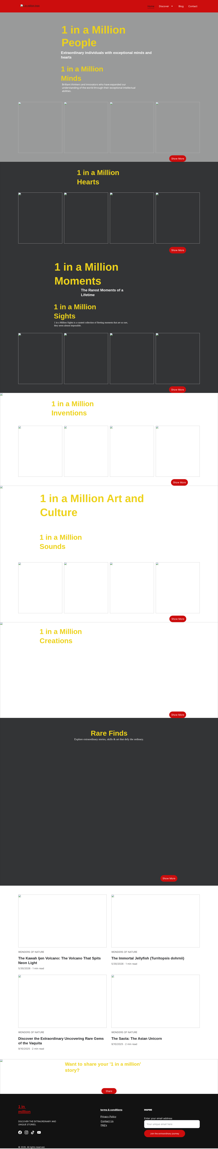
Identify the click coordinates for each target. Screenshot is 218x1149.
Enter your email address (158, 1118)
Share (109, 1091)
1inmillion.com (53, 1076)
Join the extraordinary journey (164, 1133)
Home (151, 6)
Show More (177, 158)
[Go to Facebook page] (20, 1132)
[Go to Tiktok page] (32, 1132)
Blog (181, 6)
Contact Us (107, 1121)
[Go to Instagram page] (26, 1132)
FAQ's (104, 1125)
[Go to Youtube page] (39, 1132)
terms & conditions (111, 1109)
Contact (192, 6)
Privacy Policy (108, 1116)
